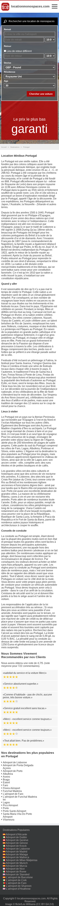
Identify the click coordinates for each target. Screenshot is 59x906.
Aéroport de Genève (17, 840)
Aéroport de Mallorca (17, 857)
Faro (5, 785)
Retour (7, 46)
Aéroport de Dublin (16, 837)
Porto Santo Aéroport (14, 811)
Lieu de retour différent (19, 51)
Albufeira (8, 774)
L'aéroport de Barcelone (19, 877)
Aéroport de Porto (12, 771)
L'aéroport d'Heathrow (18, 888)
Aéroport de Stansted (17, 874)
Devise (7, 63)
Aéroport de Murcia (16, 866)
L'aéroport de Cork (16, 880)
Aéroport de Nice (15, 868)
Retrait (7, 29)
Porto (6, 808)
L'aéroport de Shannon (18, 886)
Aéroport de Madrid (16, 851)
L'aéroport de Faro (13, 794)
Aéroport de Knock (16, 845)
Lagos (6, 802)
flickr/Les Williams (25, 904)
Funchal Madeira (12, 791)
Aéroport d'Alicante (16, 834)
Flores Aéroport (11, 788)
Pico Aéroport (10, 805)
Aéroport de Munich (17, 863)
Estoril (6, 782)
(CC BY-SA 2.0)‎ (45, 904)
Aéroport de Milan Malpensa (21, 860)
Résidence (9, 72)
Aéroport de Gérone (17, 843)
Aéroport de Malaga (17, 854)
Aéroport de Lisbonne (15, 762)
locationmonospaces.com (30, 6)
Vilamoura (8, 819)
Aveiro (6, 776)
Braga (6, 779)
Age (6, 81)
